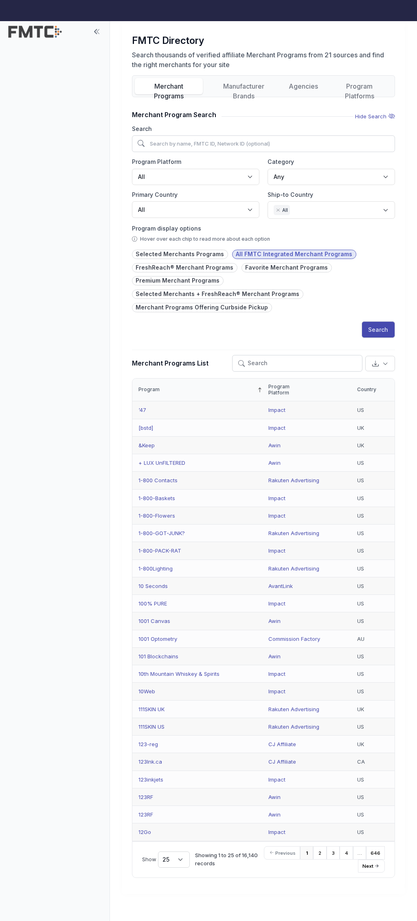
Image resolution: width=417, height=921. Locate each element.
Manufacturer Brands (243, 88)
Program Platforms (359, 88)
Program (149, 389)
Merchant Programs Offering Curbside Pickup (202, 307)
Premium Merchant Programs (177, 280)
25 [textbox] (165, 859)
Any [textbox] (279, 176)
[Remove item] (278, 210)
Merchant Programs (169, 88)
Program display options (166, 228)
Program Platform (156, 161)
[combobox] (195, 177)
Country (366, 389)
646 (375, 853)
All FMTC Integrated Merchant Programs (294, 253)
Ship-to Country (290, 194)
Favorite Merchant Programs (286, 267)
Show (155, 859)
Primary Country (155, 194)
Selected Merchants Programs (180, 253)
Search (142, 128)
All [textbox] (141, 176)
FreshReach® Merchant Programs (184, 267)
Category (281, 161)
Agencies (303, 86)
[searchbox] (294, 211)
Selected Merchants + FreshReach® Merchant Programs (217, 293)
